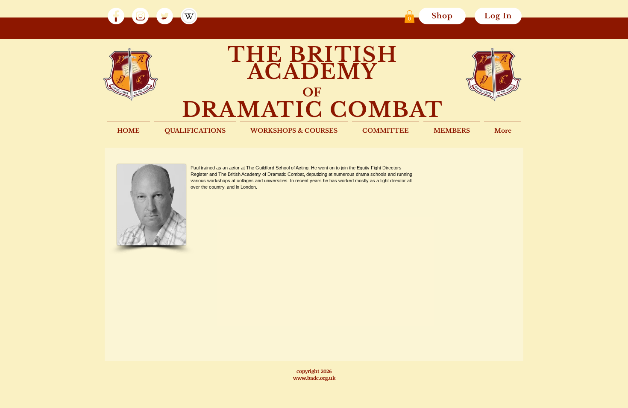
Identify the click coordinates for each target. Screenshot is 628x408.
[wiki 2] (189, 16)
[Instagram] (140, 16)
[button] (409, 16)
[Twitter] (164, 16)
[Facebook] (116, 16)
